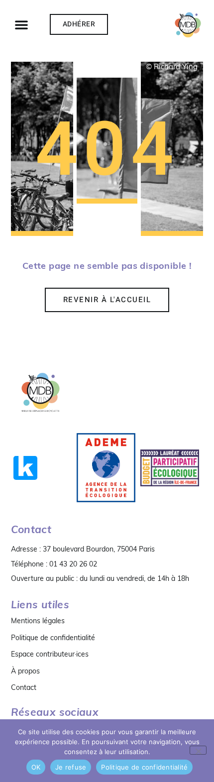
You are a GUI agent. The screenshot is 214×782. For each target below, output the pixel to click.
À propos (25, 671)
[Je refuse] (198, 750)
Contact (23, 687)
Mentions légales (38, 620)
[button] (21, 24)
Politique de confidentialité (53, 637)
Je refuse (70, 767)
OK (36, 767)
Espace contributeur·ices (50, 654)
